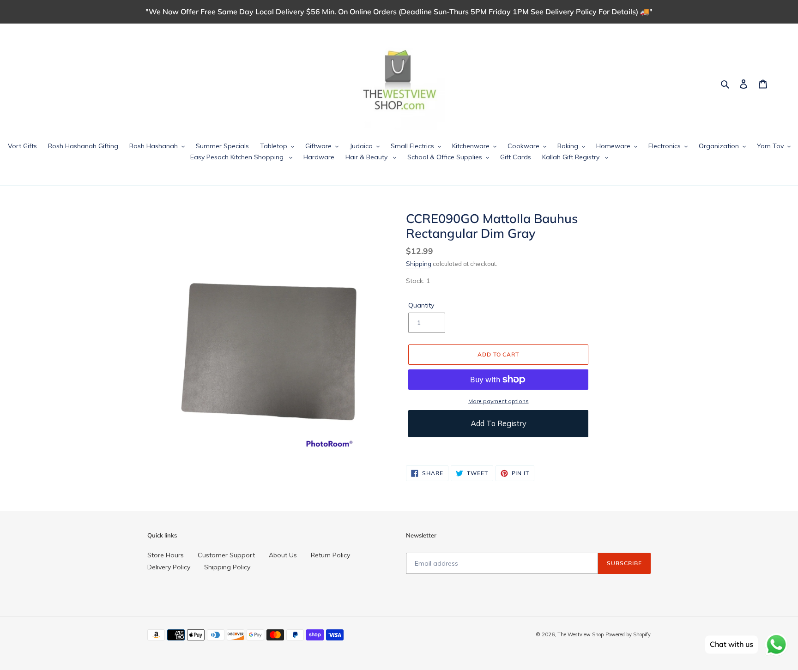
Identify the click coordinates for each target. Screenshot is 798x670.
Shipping (418, 263)
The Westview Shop (580, 634)
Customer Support (226, 555)
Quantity (421, 305)
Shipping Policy (227, 567)
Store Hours (165, 555)
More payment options (498, 401)
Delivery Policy (168, 567)
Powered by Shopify (628, 634)
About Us (283, 555)
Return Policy (330, 555)
